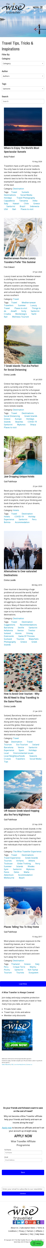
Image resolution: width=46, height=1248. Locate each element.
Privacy (22, 1231)
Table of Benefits (6, 1064)
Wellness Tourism (20, 316)
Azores (18, 633)
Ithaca (32, 424)
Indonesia (34, 206)
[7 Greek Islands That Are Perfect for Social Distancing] (23, 344)
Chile (25, 203)
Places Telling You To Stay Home (21, 927)
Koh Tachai (32, 969)
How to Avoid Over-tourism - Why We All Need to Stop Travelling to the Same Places (21, 697)
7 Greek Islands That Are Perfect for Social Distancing (21, 367)
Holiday (31, 516)
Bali (14, 209)
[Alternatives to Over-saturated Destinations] (23, 550)
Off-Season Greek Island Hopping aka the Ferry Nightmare (21, 812)
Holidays (30, 419)
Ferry (37, 863)
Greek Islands (30, 416)
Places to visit (26, 209)
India (34, 200)
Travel (14, 192)
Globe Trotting (23, 863)
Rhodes (30, 866)
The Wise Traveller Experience (27, 851)
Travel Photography (25, 197)
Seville (20, 627)
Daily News (39, 1234)
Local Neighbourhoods (21, 754)
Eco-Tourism (21, 744)
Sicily (23, 311)
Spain (21, 750)
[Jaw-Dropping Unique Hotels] (23, 455)
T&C (12, 1064)
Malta (26, 872)
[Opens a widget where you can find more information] (37, 1244)
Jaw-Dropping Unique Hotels (19, 476)
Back (23, 1172)
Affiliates (39, 1231)
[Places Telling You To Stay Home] (23, 905)
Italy (37, 964)
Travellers (20, 758)
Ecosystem (33, 972)
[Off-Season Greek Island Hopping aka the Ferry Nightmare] (23, 789)
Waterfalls (33, 639)
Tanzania (23, 200)
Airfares (19, 860)
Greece (36, 203)
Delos (16, 872)
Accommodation (21, 522)
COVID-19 (31, 421)
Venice (20, 630)
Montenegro (20, 314)
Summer (21, 305)
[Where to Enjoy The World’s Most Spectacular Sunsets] (23, 127)
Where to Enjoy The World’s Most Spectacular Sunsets (21, 150)
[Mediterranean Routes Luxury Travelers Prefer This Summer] (23, 237)
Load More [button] (23, 984)
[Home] (13, 8)
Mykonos (21, 424)
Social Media (26, 195)
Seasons (33, 756)
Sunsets (25, 192)
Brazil (22, 206)
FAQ (31, 1234)
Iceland (35, 744)
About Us (14, 1228)
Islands (19, 866)
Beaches (19, 421)
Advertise (24, 1234)
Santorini (10, 206)
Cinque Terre (19, 967)
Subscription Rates (27, 1228)
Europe (17, 419)
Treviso (31, 630)
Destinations (27, 413)
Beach (21, 877)
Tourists (20, 639)
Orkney (29, 633)
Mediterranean (28, 302)
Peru (34, 519)
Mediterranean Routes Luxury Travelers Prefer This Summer (20, 260)
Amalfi (13, 311)
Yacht (33, 314)
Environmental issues (23, 753)
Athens (31, 860)
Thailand (15, 964)
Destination (18, 188)
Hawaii (15, 203)
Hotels (16, 510)
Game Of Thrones (26, 636)
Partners (30, 1231)
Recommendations (27, 624)
